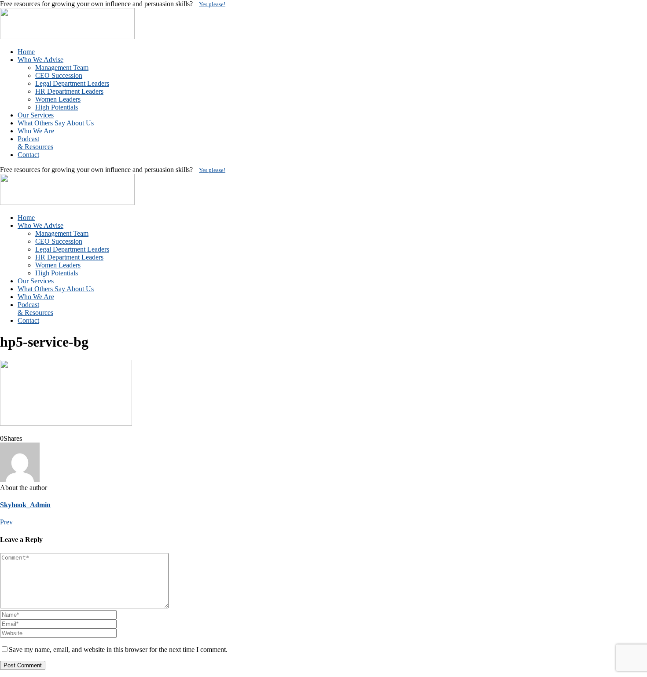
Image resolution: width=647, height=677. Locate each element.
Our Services (36, 115)
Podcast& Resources (35, 142)
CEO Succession (58, 75)
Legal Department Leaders (72, 83)
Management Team (61, 67)
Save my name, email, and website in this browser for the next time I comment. (118, 649)
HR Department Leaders (69, 91)
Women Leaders (58, 99)
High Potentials (56, 107)
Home (26, 51)
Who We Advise (40, 59)
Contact (28, 154)
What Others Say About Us (56, 123)
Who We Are (36, 131)
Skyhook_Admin (25, 505)
